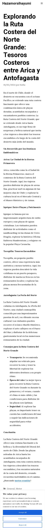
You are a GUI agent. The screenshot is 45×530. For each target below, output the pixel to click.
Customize (22, 519)
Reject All (22, 525)
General (11, 488)
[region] (22, 510)
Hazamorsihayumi (16, 3)
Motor (19, 488)
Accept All (22, 512)
